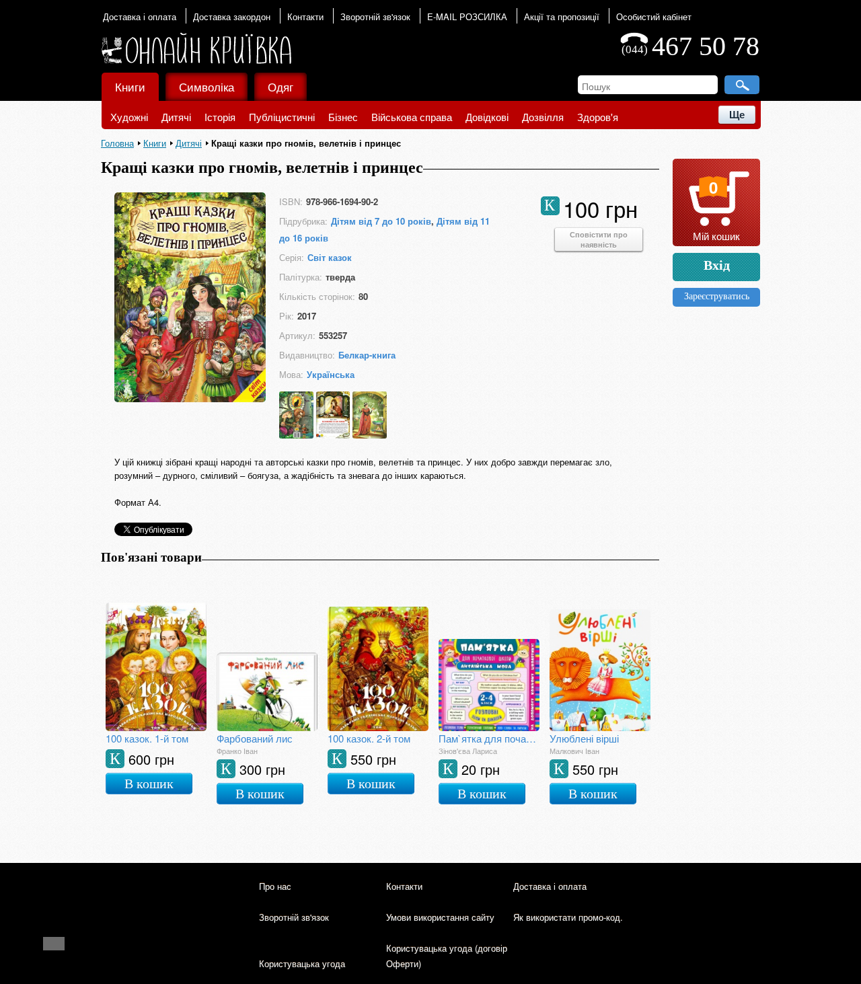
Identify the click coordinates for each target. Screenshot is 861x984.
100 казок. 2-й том (369, 738)
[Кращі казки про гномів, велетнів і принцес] (190, 398)
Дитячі (176, 117)
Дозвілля (543, 117)
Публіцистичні (282, 117)
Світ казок (329, 257)
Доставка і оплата (139, 16)
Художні (129, 117)
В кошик (149, 783)
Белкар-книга (367, 354)
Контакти (305, 16)
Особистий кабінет (653, 16)
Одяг (280, 86)
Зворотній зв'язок (375, 16)
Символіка (206, 86)
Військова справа (411, 117)
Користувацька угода (302, 963)
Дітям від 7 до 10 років (381, 221)
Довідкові (487, 117)
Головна (117, 143)
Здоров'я (597, 117)
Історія (219, 117)
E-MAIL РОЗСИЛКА (467, 16)
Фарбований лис (255, 738)
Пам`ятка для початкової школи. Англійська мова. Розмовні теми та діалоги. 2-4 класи (489, 738)
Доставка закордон (231, 16)
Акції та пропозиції (561, 16)
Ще (737, 114)
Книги (130, 86)
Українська (330, 374)
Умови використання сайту (440, 917)
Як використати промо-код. (568, 917)
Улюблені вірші (584, 738)
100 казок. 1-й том (147, 738)
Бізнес (343, 117)
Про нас (275, 886)
